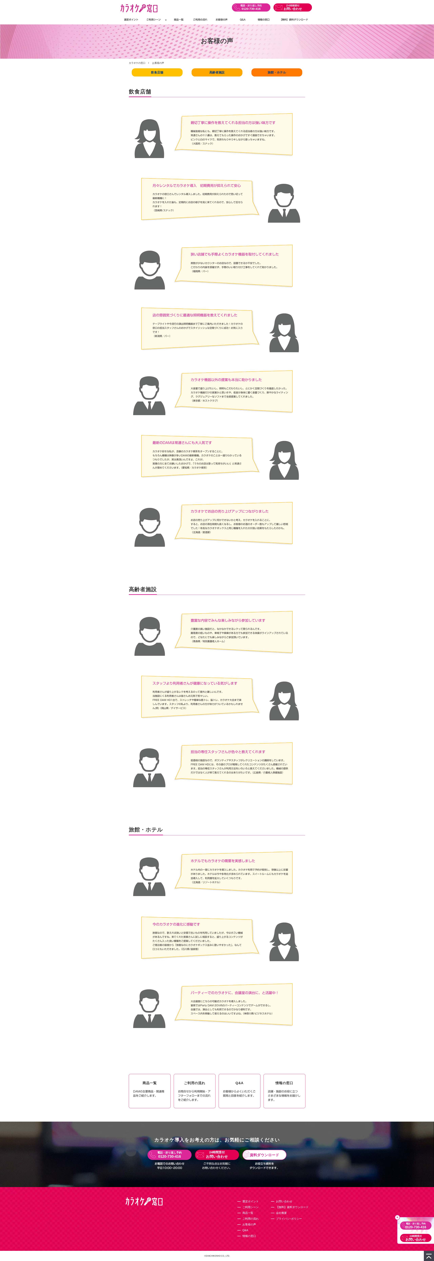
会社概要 (281, 1212)
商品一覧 (178, 19)
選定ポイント (131, 19)
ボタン (149, 1091)
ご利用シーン (153, 19)
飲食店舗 (157, 72)
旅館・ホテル (277, 72)
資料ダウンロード (264, 1155)
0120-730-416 (251, 9)
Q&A (242, 19)
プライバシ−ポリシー (289, 1218)
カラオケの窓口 (137, 63)
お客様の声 (222, 19)
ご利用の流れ (200, 19)
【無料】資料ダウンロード (294, 19)
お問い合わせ (293, 9)
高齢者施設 (217, 72)
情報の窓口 (264, 19)
